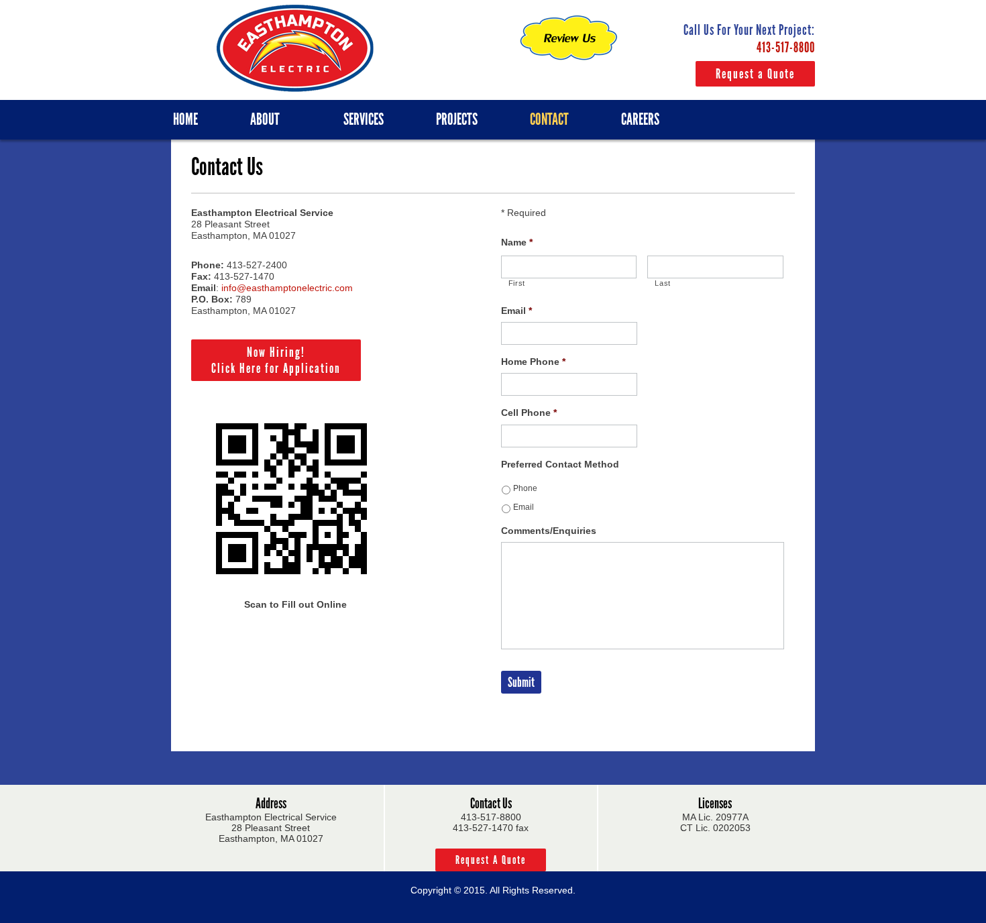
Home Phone (533, 361)
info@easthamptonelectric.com (287, 287)
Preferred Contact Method (560, 464)
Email (516, 310)
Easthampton (295, 48)
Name (517, 242)
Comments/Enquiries (548, 530)
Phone (525, 488)
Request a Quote (755, 74)
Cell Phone (529, 412)
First (516, 283)
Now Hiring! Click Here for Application (276, 360)
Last (663, 283)
